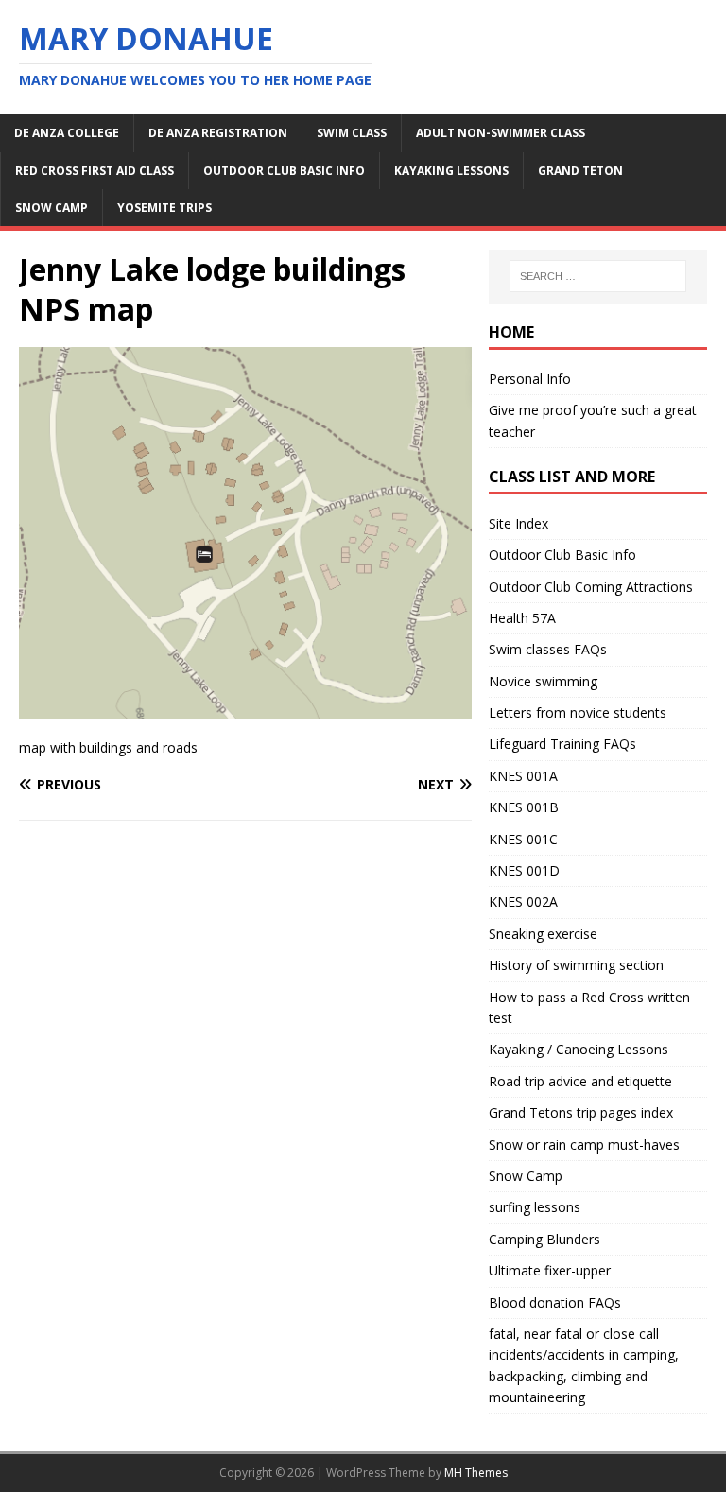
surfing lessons (534, 1207)
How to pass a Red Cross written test (589, 1007)
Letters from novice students (577, 712)
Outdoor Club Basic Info (284, 171)
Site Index (518, 523)
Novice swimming (543, 681)
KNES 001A (523, 776)
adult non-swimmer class (500, 133)
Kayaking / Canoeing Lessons (578, 1049)
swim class (352, 133)
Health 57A (522, 618)
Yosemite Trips (164, 208)
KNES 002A (523, 902)
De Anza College (66, 133)
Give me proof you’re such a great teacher (593, 420)
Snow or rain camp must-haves (584, 1145)
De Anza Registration (217, 133)
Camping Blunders (544, 1239)
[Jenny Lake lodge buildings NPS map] (245, 708)
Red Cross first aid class (94, 171)
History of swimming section (576, 965)
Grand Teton (580, 171)
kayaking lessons (451, 171)
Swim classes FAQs (548, 649)
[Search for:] (598, 276)
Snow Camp (525, 1176)
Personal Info (530, 379)
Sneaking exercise (543, 934)
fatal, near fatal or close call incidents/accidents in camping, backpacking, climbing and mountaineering (584, 1365)
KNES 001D (524, 870)
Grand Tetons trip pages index (581, 1112)
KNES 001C (523, 839)
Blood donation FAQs (555, 1302)
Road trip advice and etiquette (580, 1081)
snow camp (51, 208)
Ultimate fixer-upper (550, 1270)
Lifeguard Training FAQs (562, 744)
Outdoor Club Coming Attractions (591, 587)
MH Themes (476, 1473)
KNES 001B (524, 807)
